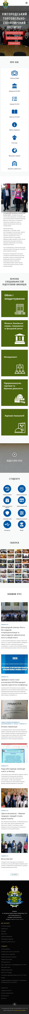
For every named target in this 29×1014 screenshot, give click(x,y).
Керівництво (4, 928)
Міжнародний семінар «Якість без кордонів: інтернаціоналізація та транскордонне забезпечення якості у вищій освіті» (13, 632)
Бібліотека (4, 934)
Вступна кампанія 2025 (7, 993)
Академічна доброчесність (8, 941)
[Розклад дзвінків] (7, 488)
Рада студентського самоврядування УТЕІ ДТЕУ (14, 964)
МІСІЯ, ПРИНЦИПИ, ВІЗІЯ (14, 38)
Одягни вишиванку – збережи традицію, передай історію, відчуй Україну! (13, 816)
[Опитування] (7, 524)
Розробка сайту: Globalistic (19, 1010)
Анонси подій (14, 43)
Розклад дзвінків (7, 494)
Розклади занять (5, 962)
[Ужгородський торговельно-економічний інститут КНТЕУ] (10, 551)
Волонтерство (5, 995)
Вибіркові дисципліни (21, 519)
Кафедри (3, 931)
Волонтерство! (7, 859)
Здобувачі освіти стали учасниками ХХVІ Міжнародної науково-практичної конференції (14, 682)
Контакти (3, 998)
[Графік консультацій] (22, 500)
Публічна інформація (6, 936)
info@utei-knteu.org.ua (16, 919)
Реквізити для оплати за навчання (10, 951)
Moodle (21, 530)
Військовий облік (7, 519)
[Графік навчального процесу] (7, 500)
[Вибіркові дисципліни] (22, 513)
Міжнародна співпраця (7, 939)
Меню (26, 3)
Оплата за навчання (22, 494)
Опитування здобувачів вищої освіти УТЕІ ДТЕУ (13, 975)
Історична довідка (6, 926)
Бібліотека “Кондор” (6, 972)
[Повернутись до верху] (14, 1004)
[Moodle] (22, 524)
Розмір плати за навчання (8, 954)
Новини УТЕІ (4, 624)
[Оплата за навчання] (22, 488)
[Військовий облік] (7, 513)
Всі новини (14, 874)
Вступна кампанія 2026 (14, 33)
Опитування (7, 530)
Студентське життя (6, 990)
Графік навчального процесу (7, 507)
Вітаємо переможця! (9, 726)
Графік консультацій (22, 506)
